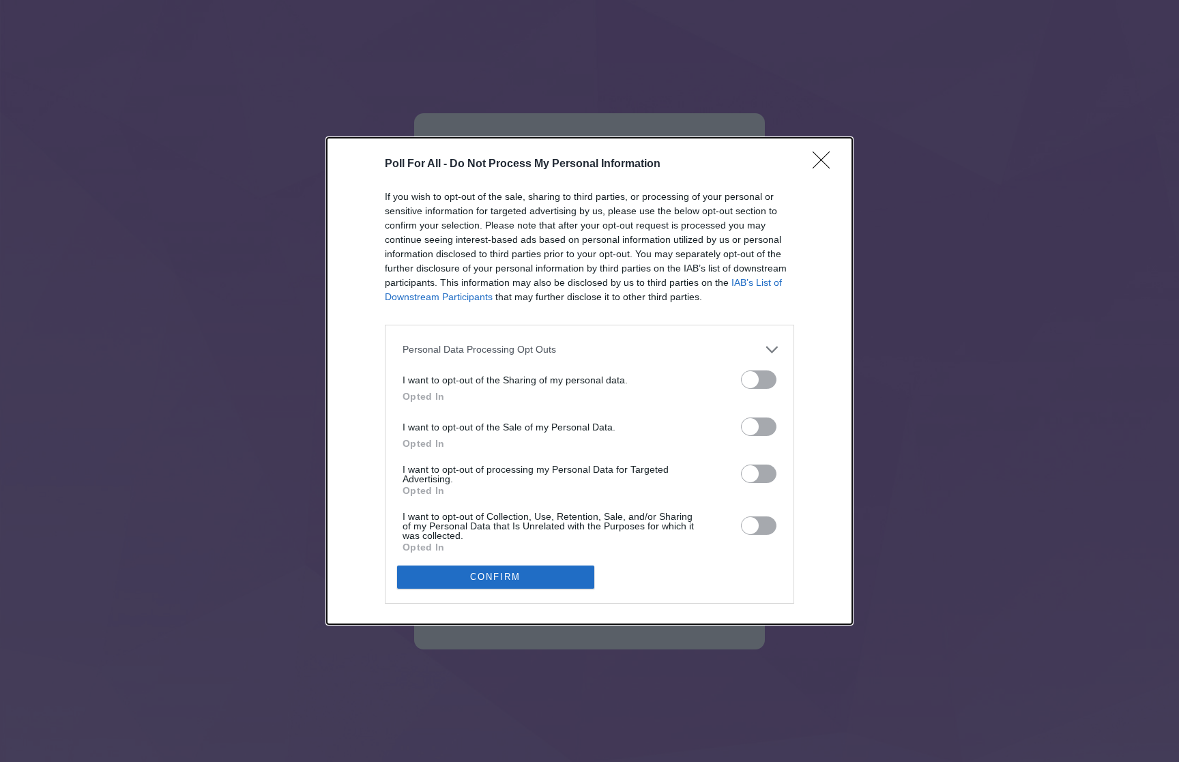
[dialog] (589, 381)
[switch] (758, 379)
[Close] (826, 164)
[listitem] (589, 349)
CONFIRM (495, 577)
